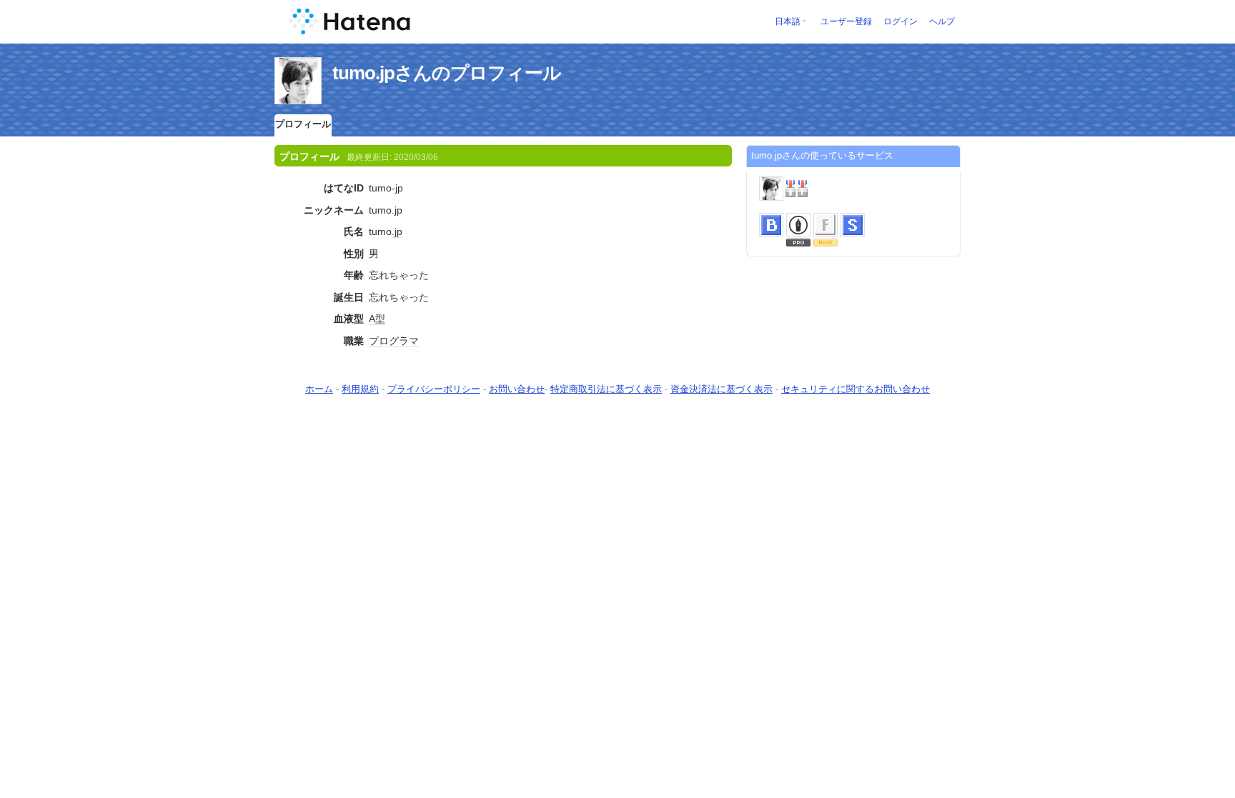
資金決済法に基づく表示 (721, 389)
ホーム (319, 389)
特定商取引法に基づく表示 (606, 389)
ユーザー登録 (846, 21)
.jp (397, 231)
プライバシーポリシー (433, 389)
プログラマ (394, 340)
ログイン (900, 21)
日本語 (787, 21)
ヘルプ (942, 21)
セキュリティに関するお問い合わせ (855, 389)
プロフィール (303, 124)
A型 (377, 318)
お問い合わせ (517, 389)
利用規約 (360, 389)
